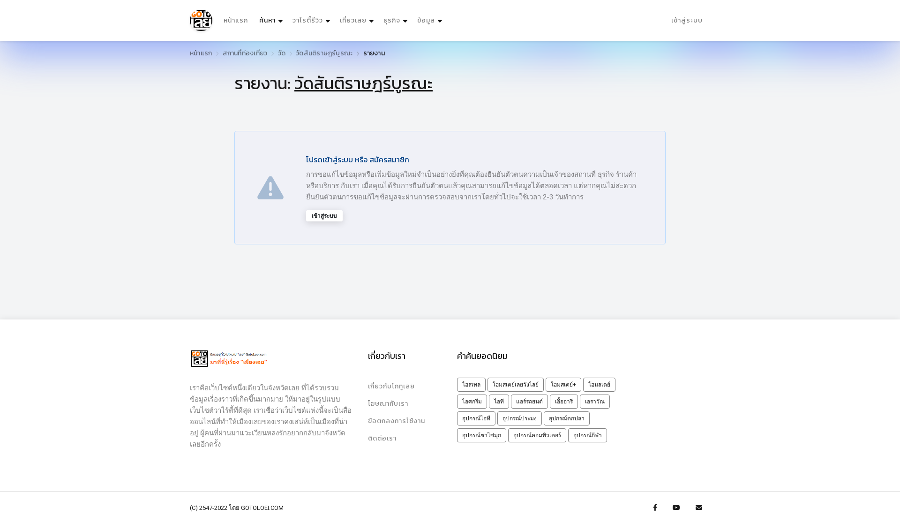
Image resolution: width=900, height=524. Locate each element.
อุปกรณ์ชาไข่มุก (481, 435)
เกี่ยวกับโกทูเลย (391, 386)
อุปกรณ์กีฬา (587, 435)
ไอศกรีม (472, 401)
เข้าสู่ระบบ (687, 20)
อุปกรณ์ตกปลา (567, 418)
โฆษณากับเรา (388, 404)
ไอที (499, 401)
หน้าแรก (236, 20)
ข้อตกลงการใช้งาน (396, 421)
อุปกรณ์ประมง (519, 418)
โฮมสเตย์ (599, 384)
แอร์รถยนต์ (529, 401)
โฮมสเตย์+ (563, 384)
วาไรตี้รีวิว (307, 20)
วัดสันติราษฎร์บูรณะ (324, 53)
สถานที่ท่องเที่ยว (245, 53)
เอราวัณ (595, 401)
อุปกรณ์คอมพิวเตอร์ (537, 435)
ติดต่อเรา (382, 438)
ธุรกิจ (391, 20)
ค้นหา (272, 20)
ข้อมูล (426, 20)
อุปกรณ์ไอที (476, 418)
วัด (281, 53)
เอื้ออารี (564, 401)
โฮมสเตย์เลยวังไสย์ (516, 384)
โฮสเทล (471, 384)
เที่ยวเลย (353, 20)
